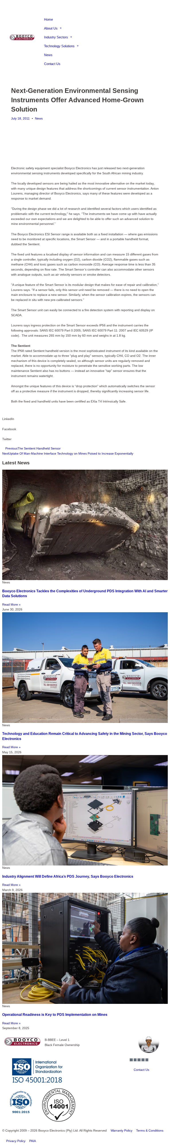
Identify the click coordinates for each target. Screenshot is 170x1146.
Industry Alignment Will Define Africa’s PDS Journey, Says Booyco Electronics (67, 876)
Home (48, 19)
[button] (97, 11)
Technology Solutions (59, 46)
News (48, 55)
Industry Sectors (56, 37)
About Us (51, 28)
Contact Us (52, 64)
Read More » (11, 604)
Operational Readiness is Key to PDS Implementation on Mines (54, 1015)
